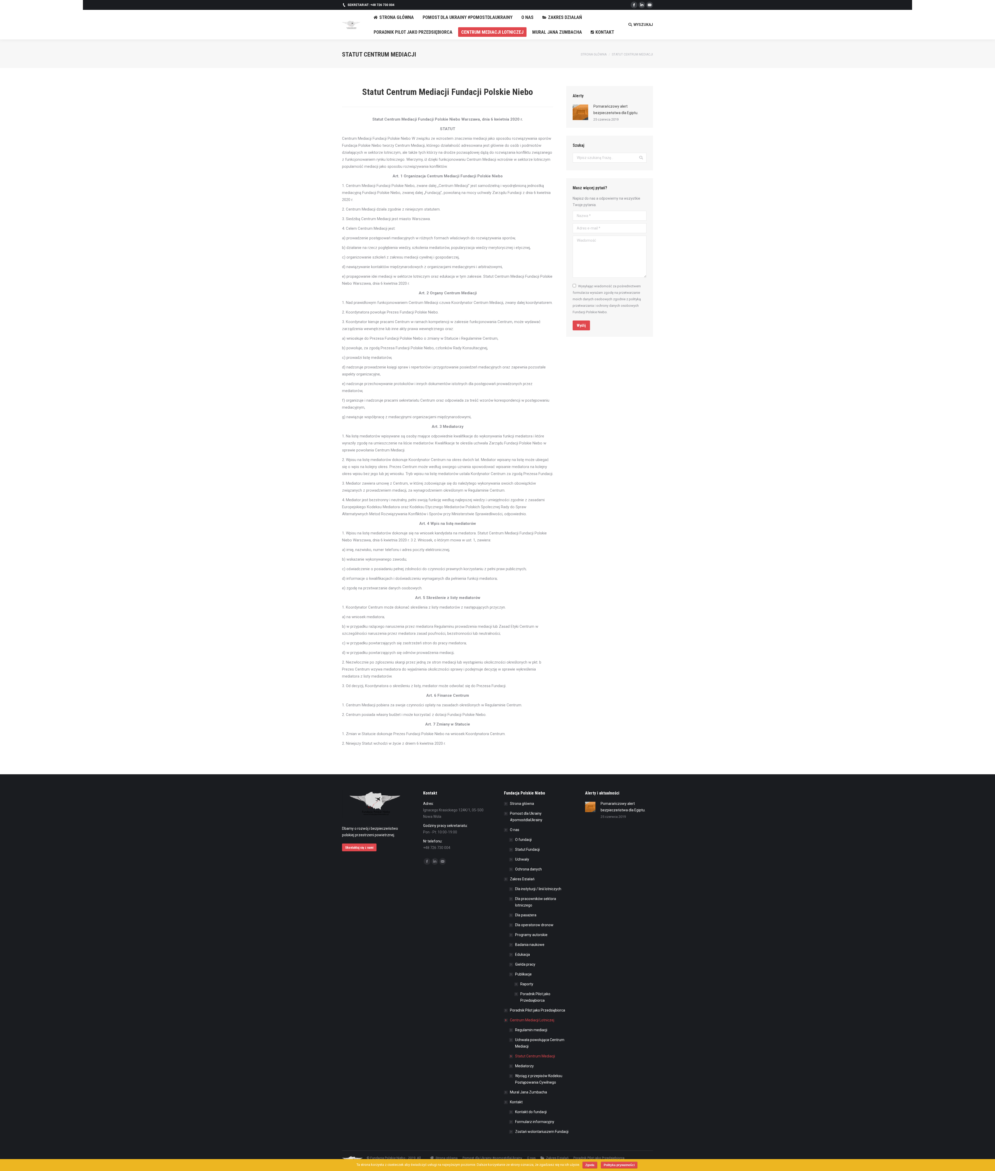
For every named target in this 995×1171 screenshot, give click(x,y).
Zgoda (589, 1165)
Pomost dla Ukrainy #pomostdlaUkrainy (526, 816)
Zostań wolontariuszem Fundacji (541, 1132)
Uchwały (522, 859)
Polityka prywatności (619, 1165)
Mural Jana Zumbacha (528, 1092)
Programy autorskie (531, 935)
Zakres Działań (522, 879)
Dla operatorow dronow (534, 925)
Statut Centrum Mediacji (535, 1056)
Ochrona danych (528, 869)
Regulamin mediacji (531, 1030)
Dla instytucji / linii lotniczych (538, 889)
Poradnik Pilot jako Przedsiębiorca (535, 997)
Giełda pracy (525, 964)
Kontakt (516, 1102)
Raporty (526, 984)
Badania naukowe (529, 945)
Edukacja (522, 954)
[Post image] (580, 112)
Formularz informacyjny (534, 1122)
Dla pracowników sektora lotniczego (535, 902)
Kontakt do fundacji (531, 1112)
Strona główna (594, 54)
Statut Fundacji (527, 849)
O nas (514, 830)
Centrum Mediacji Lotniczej (532, 1020)
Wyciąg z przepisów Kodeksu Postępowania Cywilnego (538, 1079)
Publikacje (523, 974)
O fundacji (523, 840)
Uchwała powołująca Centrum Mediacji (539, 1043)
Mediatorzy (524, 1066)
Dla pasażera (525, 915)
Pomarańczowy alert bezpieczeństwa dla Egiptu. (615, 109)
